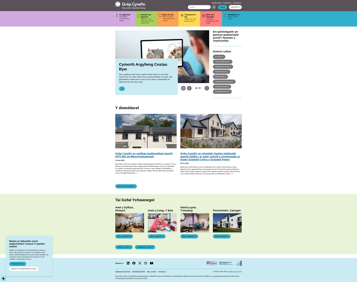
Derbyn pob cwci (16, 264)
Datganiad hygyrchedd (122, 271)
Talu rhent (218, 56)
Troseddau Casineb (221, 91)
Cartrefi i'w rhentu (220, 71)
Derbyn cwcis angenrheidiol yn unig (23, 268)
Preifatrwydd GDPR (138, 271)
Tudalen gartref (217, 3)
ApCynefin (234, 7)
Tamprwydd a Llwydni (222, 66)
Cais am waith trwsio (222, 61)
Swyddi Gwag (219, 76)
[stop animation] (183, 88)
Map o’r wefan (151, 271)
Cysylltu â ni (237, 3)
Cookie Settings (3, 278)
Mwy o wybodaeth (123, 236)
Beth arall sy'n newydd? (125, 186)
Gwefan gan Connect (235, 271)
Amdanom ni (227, 3)
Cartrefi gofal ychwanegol (223, 81)
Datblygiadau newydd (144, 247)
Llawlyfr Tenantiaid (221, 86)
